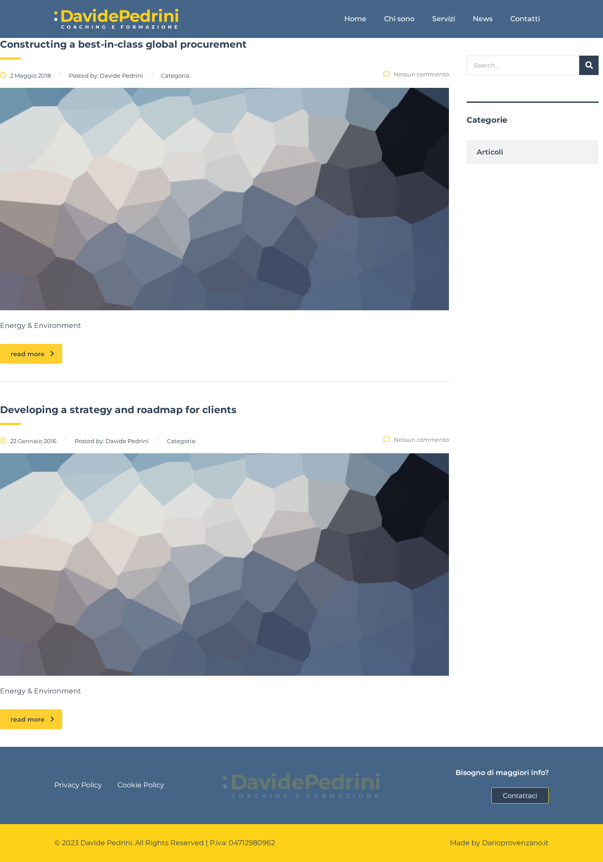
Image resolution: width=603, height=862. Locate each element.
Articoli (490, 152)
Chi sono (399, 19)
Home (355, 19)
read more (28, 354)
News (483, 19)
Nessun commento (421, 74)
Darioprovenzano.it (515, 843)
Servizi (443, 19)
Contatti (525, 19)
